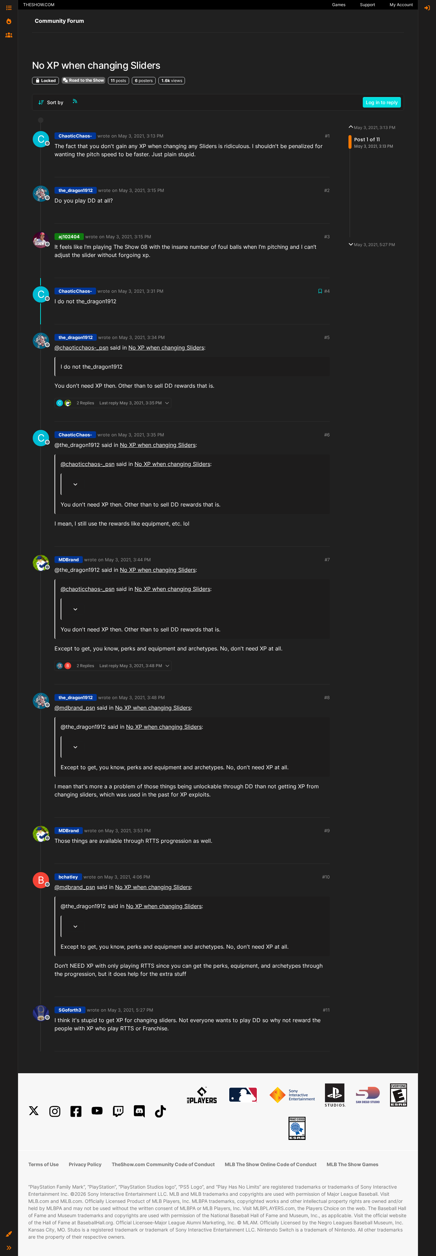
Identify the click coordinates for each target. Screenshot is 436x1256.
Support (367, 4)
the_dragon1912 (76, 190)
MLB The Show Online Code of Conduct (270, 1164)
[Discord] (139, 1111)
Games (338, 4)
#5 (327, 337)
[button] (9, 1234)
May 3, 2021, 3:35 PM (141, 434)
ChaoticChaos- (75, 136)
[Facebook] (76, 1111)
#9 (327, 830)
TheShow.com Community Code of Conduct (163, 1164)
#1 (327, 136)
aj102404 (69, 236)
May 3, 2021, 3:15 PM (141, 190)
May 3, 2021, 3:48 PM (142, 697)
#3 (327, 236)
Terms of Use (43, 1164)
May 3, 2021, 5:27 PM (130, 1010)
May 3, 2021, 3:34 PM (142, 337)
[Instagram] (54, 1111)
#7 (327, 559)
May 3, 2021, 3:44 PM (128, 559)
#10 (326, 877)
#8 (327, 697)
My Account (401, 4)
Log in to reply (382, 102)
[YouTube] (97, 1111)
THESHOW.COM (38, 4)
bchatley (68, 877)
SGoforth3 (70, 1010)
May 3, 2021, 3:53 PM (128, 830)
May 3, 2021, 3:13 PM (141, 136)
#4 (327, 291)
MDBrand (69, 559)
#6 (327, 434)
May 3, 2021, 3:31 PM (141, 291)
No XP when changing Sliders (166, 347)
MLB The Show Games (352, 1164)
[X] (33, 1111)
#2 (327, 190)
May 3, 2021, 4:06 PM (127, 877)
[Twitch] (118, 1111)
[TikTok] (160, 1111)
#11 (326, 1010)
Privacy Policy (85, 1164)
